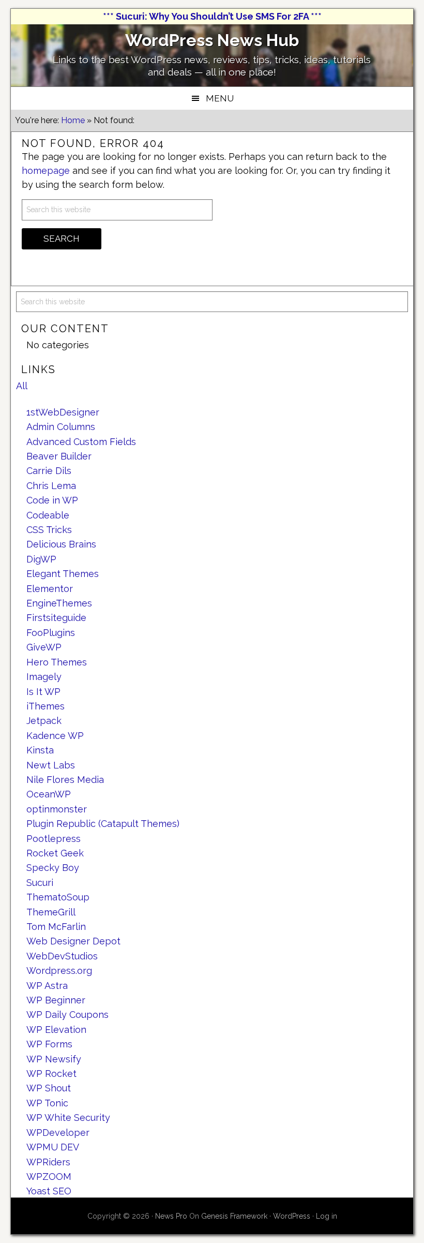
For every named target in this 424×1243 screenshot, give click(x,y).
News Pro (171, 1216)
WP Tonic (47, 1103)
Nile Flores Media (65, 779)
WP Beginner (55, 1000)
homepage (46, 170)
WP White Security (68, 1117)
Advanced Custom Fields (81, 441)
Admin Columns (60, 426)
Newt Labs (50, 765)
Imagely (44, 676)
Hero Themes (56, 662)
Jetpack (44, 720)
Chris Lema (51, 485)
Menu (220, 98)
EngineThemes (59, 603)
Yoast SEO (48, 1191)
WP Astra (47, 985)
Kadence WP (55, 735)
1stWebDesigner (62, 412)
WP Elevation (56, 1029)
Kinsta (40, 750)
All (21, 385)
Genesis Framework (234, 1216)
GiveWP (44, 647)
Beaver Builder (59, 456)
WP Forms (49, 1044)
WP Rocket (51, 1073)
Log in (326, 1216)
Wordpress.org (59, 970)
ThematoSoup (57, 897)
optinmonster (56, 809)
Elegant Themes (62, 573)
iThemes (45, 706)
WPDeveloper (57, 1132)
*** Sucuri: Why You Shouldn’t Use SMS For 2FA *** (212, 16)
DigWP (41, 559)
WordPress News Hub (212, 40)
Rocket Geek (55, 853)
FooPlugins (50, 632)
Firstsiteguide (56, 617)
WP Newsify (53, 1059)
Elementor (49, 588)
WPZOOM (48, 1176)
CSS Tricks (49, 529)
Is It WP (43, 691)
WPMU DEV (52, 1147)
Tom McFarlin (56, 926)
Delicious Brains (61, 544)
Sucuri (39, 882)
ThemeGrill (50, 912)
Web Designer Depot (73, 941)
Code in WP (52, 500)
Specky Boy (52, 867)
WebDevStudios (62, 956)
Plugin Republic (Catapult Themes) (102, 823)
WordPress (291, 1216)
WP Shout (48, 1088)
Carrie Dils (48, 470)
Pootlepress (53, 838)
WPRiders (48, 1162)
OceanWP (48, 794)
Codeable (47, 515)
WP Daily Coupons (67, 1014)
